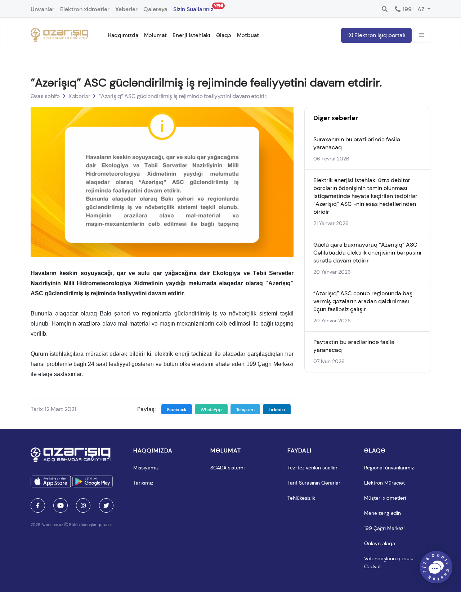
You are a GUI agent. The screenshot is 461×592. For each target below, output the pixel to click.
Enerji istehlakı (191, 35)
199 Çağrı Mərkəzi (384, 528)
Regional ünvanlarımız (389, 467)
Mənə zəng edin (382, 513)
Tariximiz (143, 483)
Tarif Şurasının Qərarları (314, 483)
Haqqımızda (123, 35)
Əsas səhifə (45, 96)
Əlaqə (223, 35)
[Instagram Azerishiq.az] (83, 505)
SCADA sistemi (227, 467)
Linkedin (277, 409)
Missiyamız (145, 467)
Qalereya (155, 9)
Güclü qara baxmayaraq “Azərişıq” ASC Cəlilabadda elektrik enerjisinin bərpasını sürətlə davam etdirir (367, 252)
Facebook (177, 409)
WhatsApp (211, 409)
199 (406, 9)
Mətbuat (248, 35)
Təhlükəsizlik (301, 498)
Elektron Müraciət (384, 483)
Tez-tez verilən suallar (312, 467)
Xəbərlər (126, 9)
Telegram (245, 409)
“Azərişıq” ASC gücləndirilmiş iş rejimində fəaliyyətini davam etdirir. (183, 96)
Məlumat (155, 35)
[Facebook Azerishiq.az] (38, 505)
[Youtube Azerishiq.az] (60, 505)
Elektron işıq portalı (379, 35)
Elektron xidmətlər (84, 9)
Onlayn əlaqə (379, 543)
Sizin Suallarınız (193, 8)
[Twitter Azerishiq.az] (106, 505)
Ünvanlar (42, 9)
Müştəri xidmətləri (385, 498)
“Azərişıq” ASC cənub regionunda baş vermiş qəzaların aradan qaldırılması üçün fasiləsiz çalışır (362, 301)
